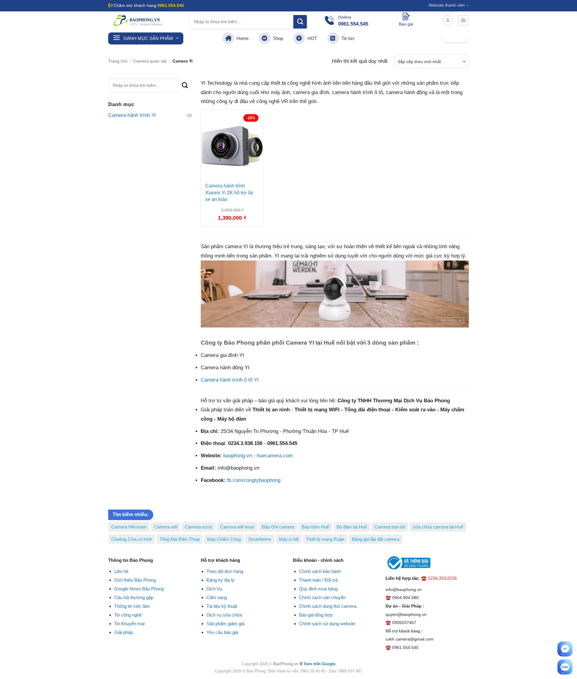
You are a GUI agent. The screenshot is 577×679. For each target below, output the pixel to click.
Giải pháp (123, 632)
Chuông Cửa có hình (131, 539)
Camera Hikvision (128, 526)
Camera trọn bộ (389, 526)
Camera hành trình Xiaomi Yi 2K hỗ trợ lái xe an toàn (229, 192)
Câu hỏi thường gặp (133, 597)
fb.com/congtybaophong (253, 480)
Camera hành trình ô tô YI (230, 380)
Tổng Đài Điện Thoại (180, 539)
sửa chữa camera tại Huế (438, 526)
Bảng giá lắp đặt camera (375, 539)
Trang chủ (117, 61)
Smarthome (259, 539)
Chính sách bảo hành (320, 571)
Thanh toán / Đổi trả (318, 580)
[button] (448, 20)
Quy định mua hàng (318, 588)
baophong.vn (237, 455)
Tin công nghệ (128, 614)
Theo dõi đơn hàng (224, 571)
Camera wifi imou (237, 526)
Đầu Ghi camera (278, 526)
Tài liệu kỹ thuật (221, 606)
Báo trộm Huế (315, 526)
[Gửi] (300, 22)
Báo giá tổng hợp (315, 614)
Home (241, 38)
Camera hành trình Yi (132, 115)
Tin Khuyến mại (129, 623)
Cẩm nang (216, 597)
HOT (311, 38)
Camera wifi (165, 526)
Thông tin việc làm (132, 606)
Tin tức (347, 38)
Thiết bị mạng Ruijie (325, 539)
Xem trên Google (319, 664)
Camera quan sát (149, 61)
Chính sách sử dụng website (327, 623)
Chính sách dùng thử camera (327, 606)
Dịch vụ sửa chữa (224, 614)
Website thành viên (447, 5)
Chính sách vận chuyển (322, 597)
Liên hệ (121, 571)
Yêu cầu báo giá (222, 632)
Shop (276, 38)
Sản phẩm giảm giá (225, 623)
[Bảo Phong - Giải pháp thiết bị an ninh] (138, 20)
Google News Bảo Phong (139, 588)
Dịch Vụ (214, 588)
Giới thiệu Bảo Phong (135, 580)
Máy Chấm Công (224, 539)
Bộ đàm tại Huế (352, 526)
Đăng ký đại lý (220, 580)
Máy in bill (288, 539)
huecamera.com (275, 455)
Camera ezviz (198, 526)
